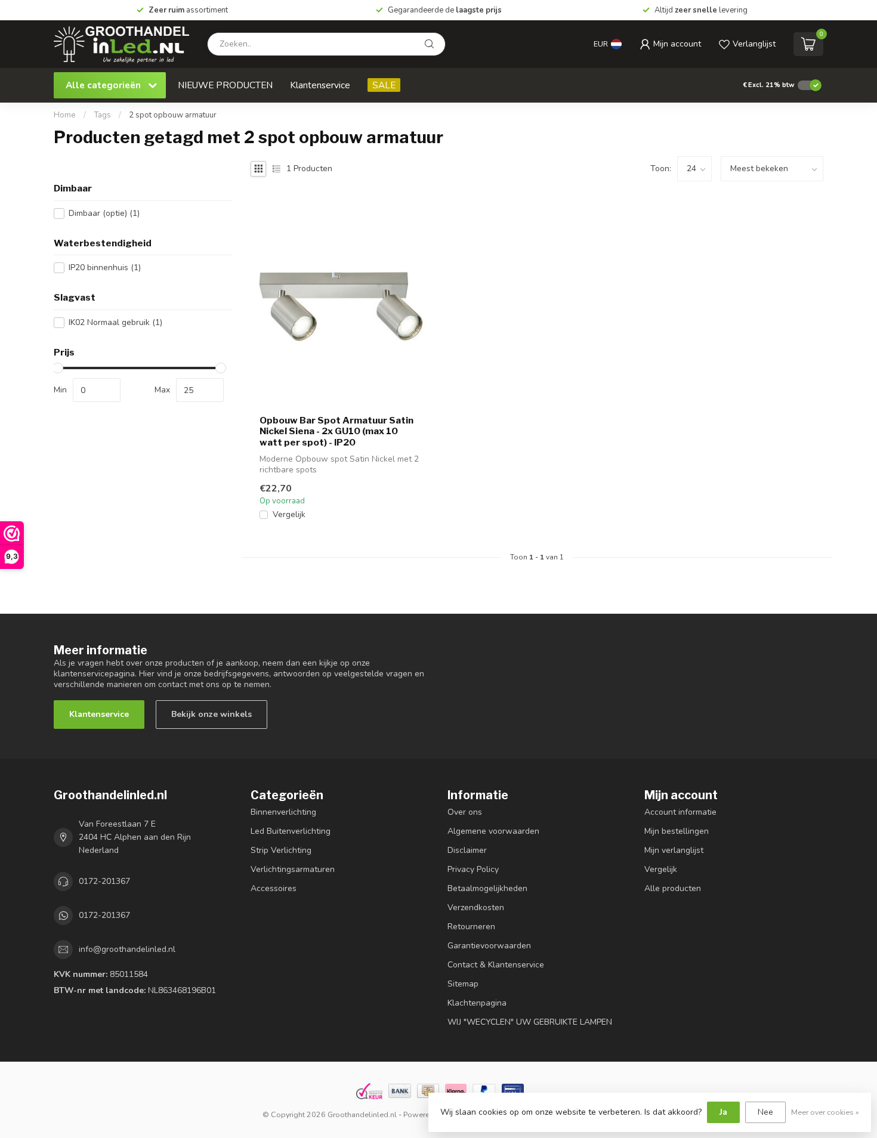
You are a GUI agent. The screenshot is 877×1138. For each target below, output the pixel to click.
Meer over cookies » (825, 1112)
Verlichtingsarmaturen (293, 869)
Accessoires (274, 888)
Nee (765, 1112)
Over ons (464, 812)
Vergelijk (289, 514)
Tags (102, 115)
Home (65, 115)
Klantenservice (320, 85)
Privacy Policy (473, 869)
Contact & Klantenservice (495, 964)
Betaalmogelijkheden (487, 888)
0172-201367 (104, 881)
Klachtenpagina (477, 1003)
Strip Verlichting (281, 850)
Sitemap (462, 983)
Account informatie (680, 812)
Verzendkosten (475, 907)
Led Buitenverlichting (291, 831)
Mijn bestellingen (676, 831)
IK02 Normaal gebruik (115, 322)
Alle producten (672, 888)
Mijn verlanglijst (673, 850)
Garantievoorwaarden (489, 945)
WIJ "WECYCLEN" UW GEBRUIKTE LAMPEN (529, 1022)
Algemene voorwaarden (493, 831)
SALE (384, 85)
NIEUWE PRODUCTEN (225, 85)
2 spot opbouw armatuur (173, 115)
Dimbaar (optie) (104, 213)
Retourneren (471, 926)
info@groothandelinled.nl (127, 949)
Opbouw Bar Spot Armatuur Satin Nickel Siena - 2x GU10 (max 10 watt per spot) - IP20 (336, 431)
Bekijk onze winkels (211, 714)
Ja (723, 1112)
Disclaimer (467, 850)
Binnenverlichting (283, 812)
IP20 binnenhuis (105, 267)
